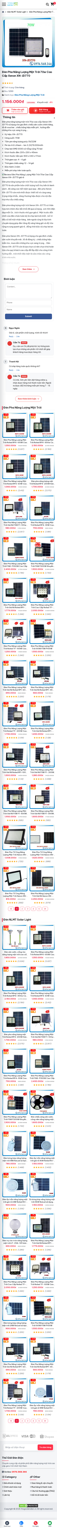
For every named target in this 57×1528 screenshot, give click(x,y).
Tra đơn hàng (45, 1447)
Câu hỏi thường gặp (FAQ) (43, 1491)
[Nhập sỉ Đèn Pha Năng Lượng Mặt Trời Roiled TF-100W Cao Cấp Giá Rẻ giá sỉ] (15, 631)
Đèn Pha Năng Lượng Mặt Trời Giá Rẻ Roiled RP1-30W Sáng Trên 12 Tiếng (42, 690)
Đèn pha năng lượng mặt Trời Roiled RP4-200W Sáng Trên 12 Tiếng (42, 483)
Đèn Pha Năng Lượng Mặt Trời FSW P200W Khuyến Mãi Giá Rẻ (42, 566)
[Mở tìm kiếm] (47, 4)
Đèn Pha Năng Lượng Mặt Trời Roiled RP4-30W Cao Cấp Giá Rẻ (42, 525)
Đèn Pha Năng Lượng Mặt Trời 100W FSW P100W (42, 647)
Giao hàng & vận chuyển (42, 1483)
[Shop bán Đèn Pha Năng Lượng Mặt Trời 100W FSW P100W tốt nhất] (42, 631)
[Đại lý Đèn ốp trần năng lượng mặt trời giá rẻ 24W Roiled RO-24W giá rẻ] (15, 1184)
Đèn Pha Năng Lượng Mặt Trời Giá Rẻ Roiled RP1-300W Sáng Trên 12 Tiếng (14, 607)
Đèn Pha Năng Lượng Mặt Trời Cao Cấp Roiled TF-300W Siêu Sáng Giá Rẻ (42, 607)
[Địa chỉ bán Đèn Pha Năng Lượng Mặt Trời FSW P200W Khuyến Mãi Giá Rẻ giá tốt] (42, 548)
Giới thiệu (8, 1491)
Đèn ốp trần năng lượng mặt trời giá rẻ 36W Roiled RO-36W (42, 1160)
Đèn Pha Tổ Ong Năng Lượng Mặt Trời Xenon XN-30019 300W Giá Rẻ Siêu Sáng (42, 856)
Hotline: (15, 1472)
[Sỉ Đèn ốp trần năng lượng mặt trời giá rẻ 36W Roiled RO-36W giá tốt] (42, 1143)
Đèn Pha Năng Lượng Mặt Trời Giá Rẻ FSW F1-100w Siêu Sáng (15, 525)
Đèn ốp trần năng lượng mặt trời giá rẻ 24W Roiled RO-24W (15, 1202)
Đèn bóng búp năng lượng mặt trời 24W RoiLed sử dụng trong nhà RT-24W (15, 1325)
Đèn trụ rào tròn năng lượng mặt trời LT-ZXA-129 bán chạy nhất (15, 1243)
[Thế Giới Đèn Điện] (13, 4)
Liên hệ (7, 1495)
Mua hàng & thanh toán (41, 1487)
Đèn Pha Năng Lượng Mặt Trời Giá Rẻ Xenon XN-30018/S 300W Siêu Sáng (42, 896)
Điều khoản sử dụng (12, 1483)
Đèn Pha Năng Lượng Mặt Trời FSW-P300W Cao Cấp (15, 564)
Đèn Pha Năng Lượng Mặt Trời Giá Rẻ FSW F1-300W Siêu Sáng (42, 813)
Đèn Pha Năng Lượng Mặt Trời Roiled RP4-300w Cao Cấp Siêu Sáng (42, 442)
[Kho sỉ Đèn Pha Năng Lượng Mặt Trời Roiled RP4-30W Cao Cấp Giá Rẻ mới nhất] (42, 507)
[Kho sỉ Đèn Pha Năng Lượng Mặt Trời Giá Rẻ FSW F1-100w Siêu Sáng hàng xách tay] (15, 507)
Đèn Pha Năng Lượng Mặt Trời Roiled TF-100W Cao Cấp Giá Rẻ (14, 648)
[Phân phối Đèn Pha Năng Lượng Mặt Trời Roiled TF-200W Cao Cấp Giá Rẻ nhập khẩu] (15, 713)
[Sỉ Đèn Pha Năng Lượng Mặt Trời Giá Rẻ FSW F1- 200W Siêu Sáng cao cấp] (42, 755)
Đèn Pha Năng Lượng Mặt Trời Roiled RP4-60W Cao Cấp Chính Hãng (15, 483)
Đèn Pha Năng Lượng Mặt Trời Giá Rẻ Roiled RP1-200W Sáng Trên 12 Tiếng (42, 731)
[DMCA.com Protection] (28, 1505)
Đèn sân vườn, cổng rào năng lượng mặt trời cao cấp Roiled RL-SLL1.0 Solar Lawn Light (15, 956)
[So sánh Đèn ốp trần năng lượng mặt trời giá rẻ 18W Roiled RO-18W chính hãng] (42, 1390)
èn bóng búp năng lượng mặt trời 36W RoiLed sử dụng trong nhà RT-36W (42, 1202)
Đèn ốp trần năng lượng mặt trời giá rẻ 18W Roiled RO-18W (42, 1408)
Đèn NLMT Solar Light (17, 919)
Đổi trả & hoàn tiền (39, 1495)
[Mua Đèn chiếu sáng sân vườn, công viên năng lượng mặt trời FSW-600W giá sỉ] (42, 1102)
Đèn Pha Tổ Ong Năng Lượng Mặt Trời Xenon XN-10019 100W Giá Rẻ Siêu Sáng (15, 897)
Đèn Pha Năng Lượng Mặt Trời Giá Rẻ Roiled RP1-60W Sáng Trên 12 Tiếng (15, 690)
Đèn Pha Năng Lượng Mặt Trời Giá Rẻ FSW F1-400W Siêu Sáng (15, 813)
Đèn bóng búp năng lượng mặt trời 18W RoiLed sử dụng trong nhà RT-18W (15, 1160)
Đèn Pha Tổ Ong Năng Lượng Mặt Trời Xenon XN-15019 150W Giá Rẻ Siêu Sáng (15, 856)
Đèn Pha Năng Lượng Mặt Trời (29, 95)
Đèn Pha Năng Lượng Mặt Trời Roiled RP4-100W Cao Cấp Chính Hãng (15, 442)
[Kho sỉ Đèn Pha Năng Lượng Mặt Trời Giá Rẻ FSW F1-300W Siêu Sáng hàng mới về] (42, 796)
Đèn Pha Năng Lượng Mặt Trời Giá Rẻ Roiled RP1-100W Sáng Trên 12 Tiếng (15, 772)
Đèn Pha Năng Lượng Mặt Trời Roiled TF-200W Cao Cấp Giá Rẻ (15, 731)
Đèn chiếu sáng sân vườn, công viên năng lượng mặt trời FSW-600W (42, 1119)
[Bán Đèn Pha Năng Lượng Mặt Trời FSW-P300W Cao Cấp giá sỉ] (15, 548)
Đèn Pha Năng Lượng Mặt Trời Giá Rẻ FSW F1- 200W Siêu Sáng (42, 772)
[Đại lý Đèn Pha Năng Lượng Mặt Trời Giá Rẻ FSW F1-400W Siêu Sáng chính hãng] (15, 796)
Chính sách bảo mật (13, 1487)
